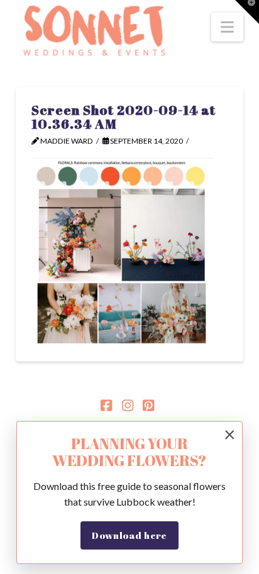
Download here (129, 535)
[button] (227, 27)
